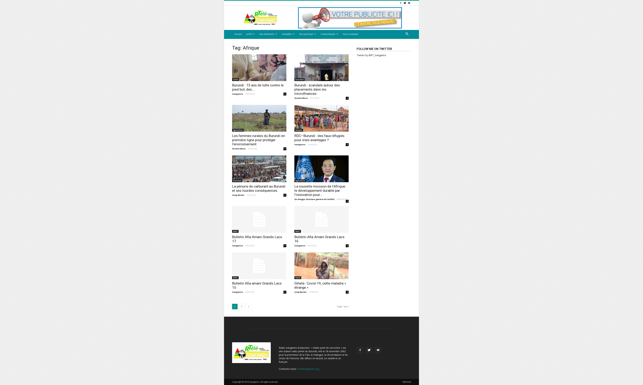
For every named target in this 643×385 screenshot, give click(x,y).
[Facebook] (401, 3)
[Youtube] (409, 3)
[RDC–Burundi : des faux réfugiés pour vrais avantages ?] (321, 118)
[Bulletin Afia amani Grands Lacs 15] (259, 265)
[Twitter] (405, 3)
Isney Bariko (238, 195)
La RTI (249, 34)
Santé (235, 79)
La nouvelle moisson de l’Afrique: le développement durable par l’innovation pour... (320, 190)
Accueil (237, 34)
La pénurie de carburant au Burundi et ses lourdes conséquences (258, 188)
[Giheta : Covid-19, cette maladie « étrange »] (321, 265)
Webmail (407, 381)
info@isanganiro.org (308, 368)
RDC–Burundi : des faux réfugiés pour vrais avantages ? (319, 138)
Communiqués (328, 34)
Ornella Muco (301, 98)
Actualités (287, 34)
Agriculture (238, 130)
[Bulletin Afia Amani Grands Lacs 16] (321, 219)
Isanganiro (237, 94)
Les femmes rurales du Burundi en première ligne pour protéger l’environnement (258, 140)
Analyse (298, 130)
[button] (407, 34)
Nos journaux (306, 34)
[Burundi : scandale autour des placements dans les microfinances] (321, 67)
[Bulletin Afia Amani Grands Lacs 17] (259, 219)
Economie (299, 79)
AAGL (235, 231)
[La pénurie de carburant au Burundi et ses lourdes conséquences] (259, 168)
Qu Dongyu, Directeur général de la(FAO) (314, 199)
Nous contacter (350, 34)
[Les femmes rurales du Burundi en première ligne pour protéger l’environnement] (259, 118)
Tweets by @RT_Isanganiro (371, 55)
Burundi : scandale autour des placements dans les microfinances (317, 89)
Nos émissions (267, 34)
